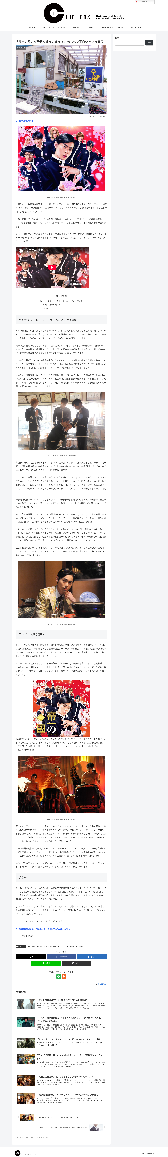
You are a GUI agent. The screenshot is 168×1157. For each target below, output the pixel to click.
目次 (58, 296)
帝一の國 (32, 946)
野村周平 (80, 946)
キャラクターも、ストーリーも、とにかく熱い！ (62, 301)
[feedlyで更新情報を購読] (58, 976)
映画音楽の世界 (51, 946)
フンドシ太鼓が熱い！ (51, 305)
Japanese (142, 2)
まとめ (45, 308)
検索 (117, 38)
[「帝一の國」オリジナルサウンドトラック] (61, 708)
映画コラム (21, 946)
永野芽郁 (62, 946)
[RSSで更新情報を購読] (64, 976)
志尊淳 (40, 946)
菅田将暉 (71, 946)
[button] (76, 963)
